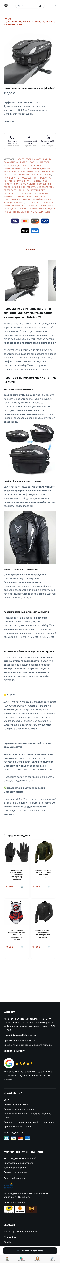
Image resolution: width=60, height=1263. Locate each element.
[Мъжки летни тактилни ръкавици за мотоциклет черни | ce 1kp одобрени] (16, 852)
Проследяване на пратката (18, 1163)
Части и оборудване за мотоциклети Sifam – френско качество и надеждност (28, 205)
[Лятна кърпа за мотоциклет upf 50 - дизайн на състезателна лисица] (16, 912)
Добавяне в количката (32, 1250)
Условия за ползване (15, 1167)
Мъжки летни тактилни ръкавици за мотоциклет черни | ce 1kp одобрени (17, 874)
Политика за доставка (16, 1104)
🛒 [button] (22, 947)
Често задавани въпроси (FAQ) (20, 1158)
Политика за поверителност (19, 1109)
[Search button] (40, 5)
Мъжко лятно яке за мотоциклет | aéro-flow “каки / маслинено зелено (43, 873)
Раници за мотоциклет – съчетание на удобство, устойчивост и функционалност (27, 199)
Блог (6, 1099)
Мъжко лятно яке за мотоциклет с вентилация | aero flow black (43, 933)
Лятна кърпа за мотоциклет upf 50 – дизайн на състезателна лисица (16, 934)
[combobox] (27, 5)
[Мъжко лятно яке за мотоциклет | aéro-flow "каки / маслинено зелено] (43, 852)
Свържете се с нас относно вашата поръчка (28, 1045)
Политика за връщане (15, 1172)
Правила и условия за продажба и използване (29, 1122)
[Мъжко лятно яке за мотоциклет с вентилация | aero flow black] (43, 912)
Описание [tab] (30, 249)
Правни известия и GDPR (17, 1126)
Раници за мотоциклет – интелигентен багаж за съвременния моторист (26, 193)
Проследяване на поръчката (19, 1040)
